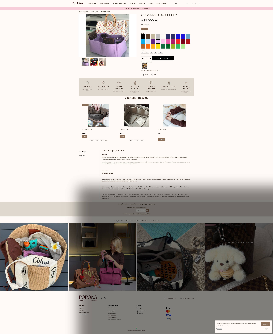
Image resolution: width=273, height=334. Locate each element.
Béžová (102, 140)
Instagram (105, 298)
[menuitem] (92, 3)
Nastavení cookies (83, 314)
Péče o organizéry (111, 311)
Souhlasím (265, 324)
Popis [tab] (84, 152)
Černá (92, 140)
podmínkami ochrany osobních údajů (142, 213)
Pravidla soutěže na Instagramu (114, 319)
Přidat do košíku (163, 58)
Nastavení (219, 328)
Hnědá (97, 140)
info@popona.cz (171, 298)
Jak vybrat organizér (112, 313)
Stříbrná (136, 140)
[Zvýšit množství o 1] (150, 58)
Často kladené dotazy (112, 315)
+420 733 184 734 (188, 298)
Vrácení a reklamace (112, 317)
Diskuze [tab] (82, 155)
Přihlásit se (147, 210)
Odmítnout (265, 328)
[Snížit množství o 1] (143, 58)
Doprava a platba (111, 309)
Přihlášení (81, 308)
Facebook (102, 298)
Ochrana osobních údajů (84, 312)
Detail (84, 136)
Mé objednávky (82, 310)
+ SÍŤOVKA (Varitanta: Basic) (150, 70)
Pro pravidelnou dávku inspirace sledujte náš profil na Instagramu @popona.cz (140, 220)
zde (228, 325)
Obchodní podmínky (112, 308)
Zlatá (131, 140)
